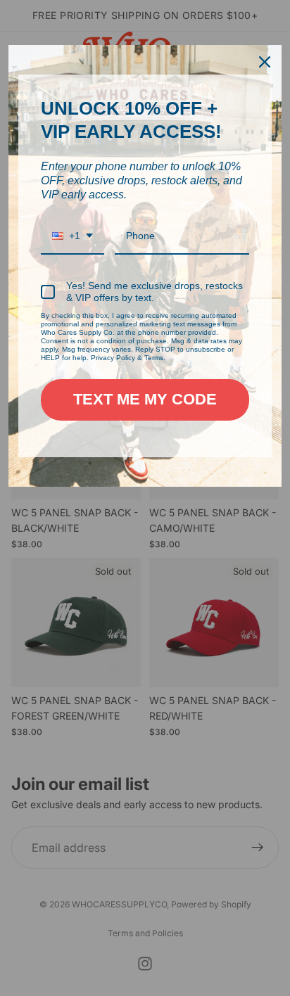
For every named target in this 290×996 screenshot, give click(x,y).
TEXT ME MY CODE (145, 399)
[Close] (265, 62)
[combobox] (72, 237)
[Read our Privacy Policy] (247, 317)
